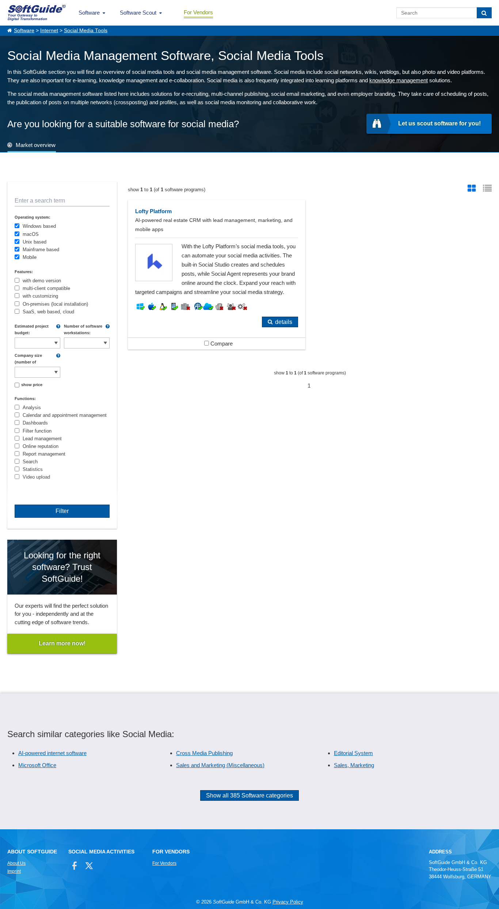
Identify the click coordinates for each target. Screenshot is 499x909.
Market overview (36, 145)
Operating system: (32, 217)
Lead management (42, 438)
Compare (221, 343)
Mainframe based (41, 249)
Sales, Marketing (354, 765)
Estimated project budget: (32, 329)
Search (30, 461)
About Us (16, 863)
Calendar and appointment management (65, 415)
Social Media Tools (85, 30)
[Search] (484, 12)
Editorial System (353, 753)
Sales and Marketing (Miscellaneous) (220, 765)
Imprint (14, 871)
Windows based (39, 226)
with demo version (42, 280)
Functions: (25, 398)
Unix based (34, 242)
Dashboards (35, 423)
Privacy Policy (288, 902)
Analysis (32, 407)
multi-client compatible (46, 288)
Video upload (36, 477)
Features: (24, 271)
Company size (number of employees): (28, 359)
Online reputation (40, 446)
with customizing (40, 296)
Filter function (37, 431)
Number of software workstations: (83, 329)
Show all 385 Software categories (249, 795)
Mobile (30, 257)
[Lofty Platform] (216, 275)
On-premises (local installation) (55, 304)
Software (89, 13)
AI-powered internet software (52, 753)
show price (31, 384)
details (283, 322)
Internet (49, 30)
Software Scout (138, 13)
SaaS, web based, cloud (48, 311)
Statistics (33, 469)
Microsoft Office (37, 765)
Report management (44, 454)
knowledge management (398, 80)
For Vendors (198, 12)
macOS (31, 234)
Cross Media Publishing (204, 753)
